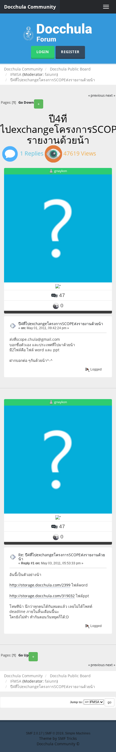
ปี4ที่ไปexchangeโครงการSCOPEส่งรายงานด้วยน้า (60, 323)
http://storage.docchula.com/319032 (42, 595)
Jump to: (76, 702)
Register (70, 51)
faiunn (51, 74)
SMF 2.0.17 (34, 733)
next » (110, 95)
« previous (96, 95)
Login (42, 51)
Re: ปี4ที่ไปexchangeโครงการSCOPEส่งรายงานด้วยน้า (61, 556)
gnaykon (60, 171)
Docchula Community (30, 7)
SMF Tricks (67, 738)
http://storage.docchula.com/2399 (39, 585)
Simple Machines (77, 733)
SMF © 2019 (54, 733)
